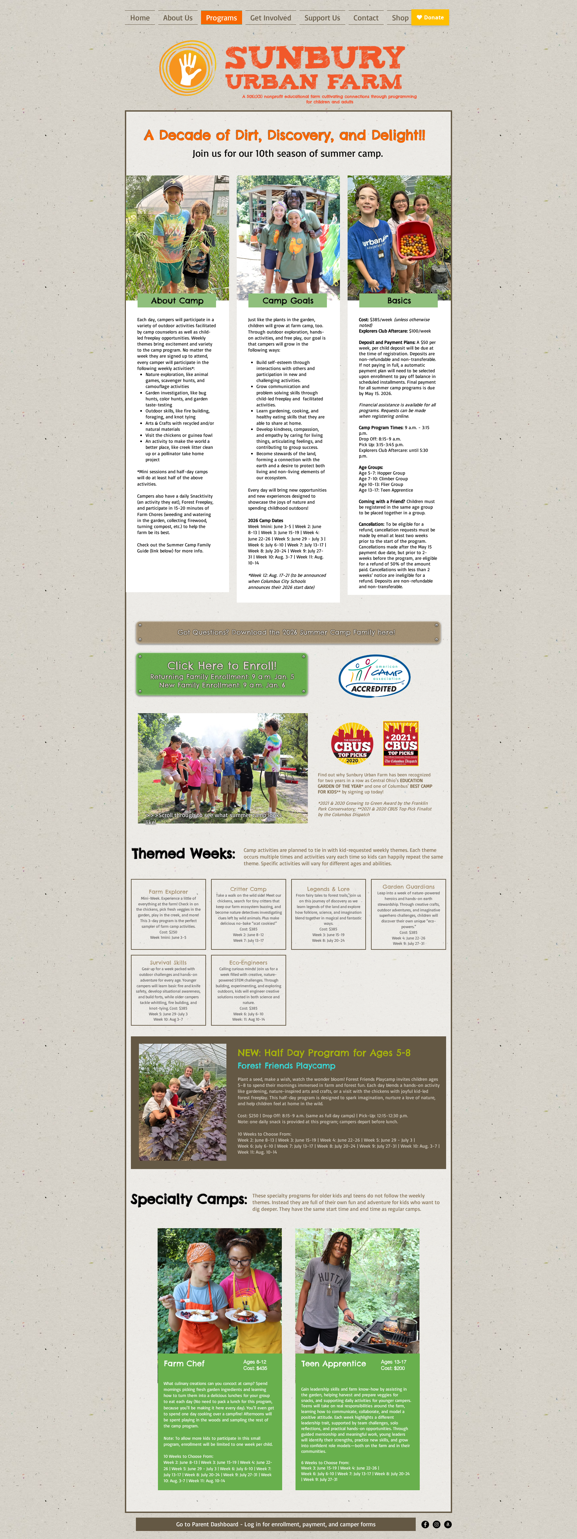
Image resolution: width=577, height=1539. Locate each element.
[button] (223, 768)
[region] (220, 1364)
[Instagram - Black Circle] (436, 1524)
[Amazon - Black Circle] (448, 1524)
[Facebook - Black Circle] (425, 1524)
